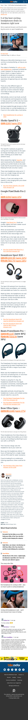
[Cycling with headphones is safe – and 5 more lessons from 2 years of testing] (14, 599)
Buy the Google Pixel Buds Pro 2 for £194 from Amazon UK (13, 250)
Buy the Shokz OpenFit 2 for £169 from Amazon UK (13, 186)
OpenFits (19, 160)
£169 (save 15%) (11, 123)
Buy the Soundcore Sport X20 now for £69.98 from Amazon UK (13, 320)
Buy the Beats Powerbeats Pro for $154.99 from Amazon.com (13, 403)
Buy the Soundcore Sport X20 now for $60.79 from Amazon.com (12, 325)
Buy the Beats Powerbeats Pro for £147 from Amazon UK (13, 399)
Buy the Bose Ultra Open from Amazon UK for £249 (12, 466)
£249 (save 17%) (13, 410)
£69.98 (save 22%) (14, 257)
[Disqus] (14, 636)
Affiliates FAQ (4, 14)
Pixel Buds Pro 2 (11, 222)
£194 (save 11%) (11, 196)
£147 (8, 333)
